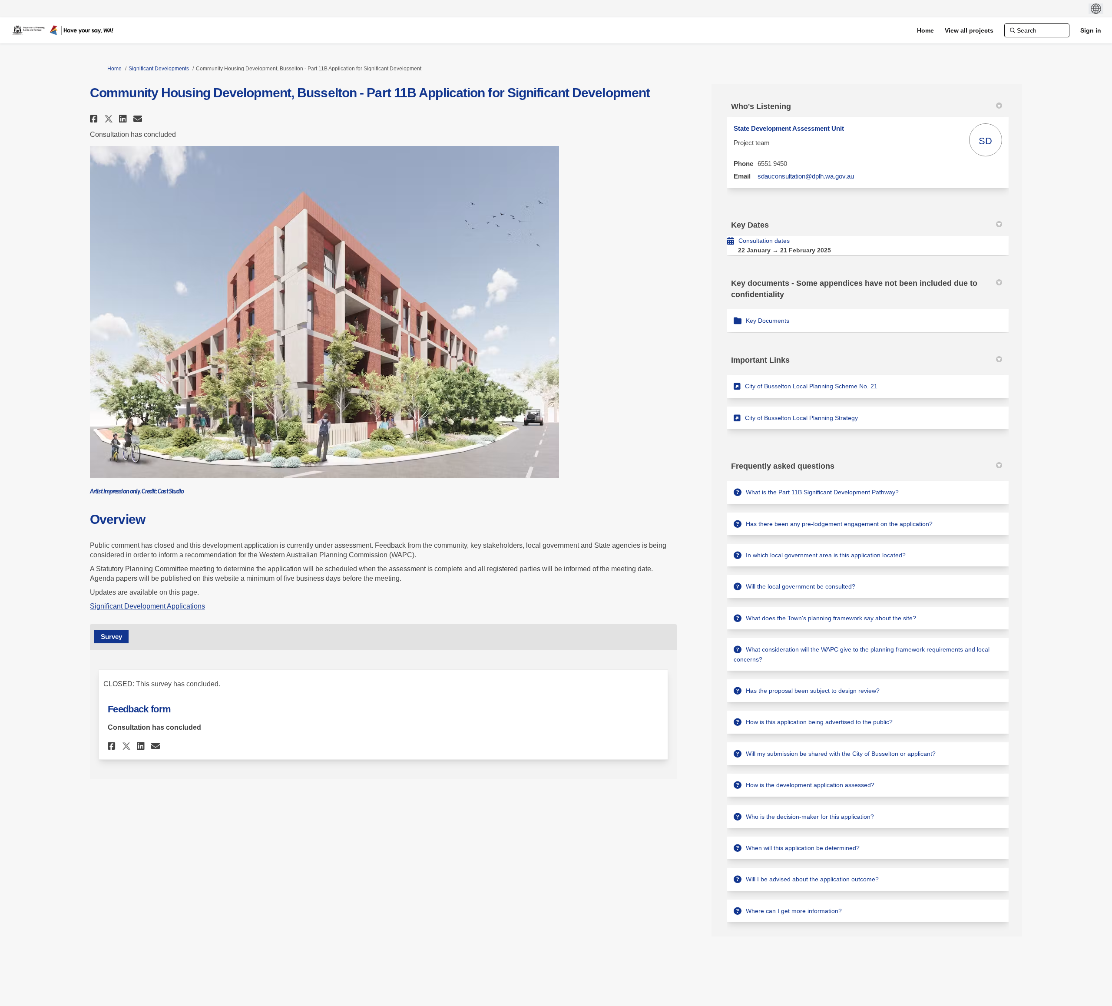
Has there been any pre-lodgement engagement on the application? (839, 523)
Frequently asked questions (782, 466)
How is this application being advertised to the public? (819, 721)
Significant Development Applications (147, 606)
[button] (95, 118)
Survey (111, 636)
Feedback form (139, 709)
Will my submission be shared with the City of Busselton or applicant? (841, 753)
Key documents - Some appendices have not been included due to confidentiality (854, 288)
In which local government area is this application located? (826, 555)
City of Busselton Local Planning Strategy (801, 417)
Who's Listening (761, 106)
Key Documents (767, 320)
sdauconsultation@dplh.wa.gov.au (806, 176)
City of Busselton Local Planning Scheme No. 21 (811, 386)
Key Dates (750, 225)
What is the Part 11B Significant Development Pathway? (822, 492)
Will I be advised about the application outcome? (812, 879)
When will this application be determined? (803, 847)
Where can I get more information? (794, 910)
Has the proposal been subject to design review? (813, 690)
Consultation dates (764, 240)
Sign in (1090, 30)
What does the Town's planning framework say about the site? (831, 618)
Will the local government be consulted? (800, 586)
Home (114, 69)
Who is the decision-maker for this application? (810, 816)
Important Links (760, 360)
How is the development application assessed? (810, 784)
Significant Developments (159, 69)
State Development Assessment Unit (789, 128)
